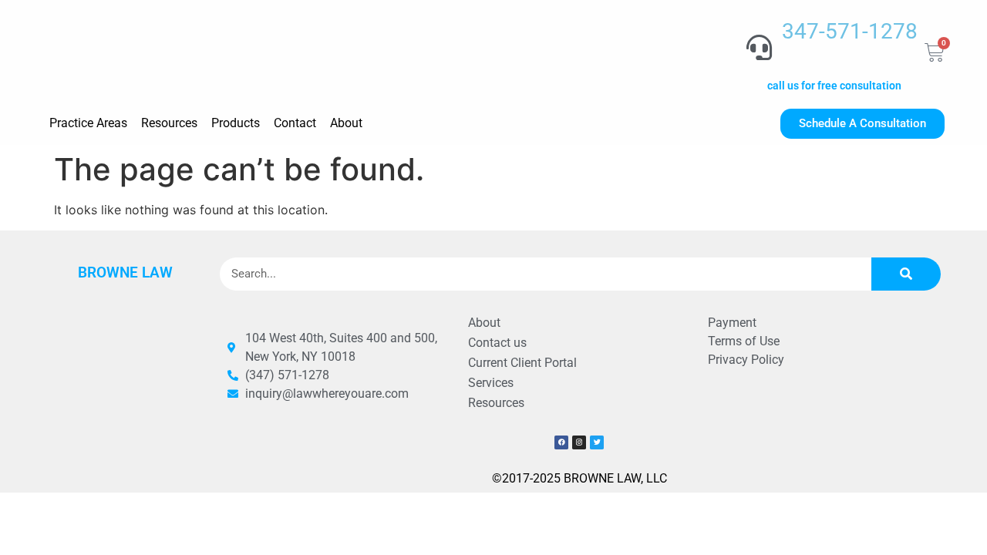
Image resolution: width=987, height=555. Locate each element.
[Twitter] (597, 442)
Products (235, 123)
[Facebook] (561, 442)
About (346, 123)
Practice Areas (88, 123)
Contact (295, 123)
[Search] (906, 274)
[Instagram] (579, 442)
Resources (169, 123)
